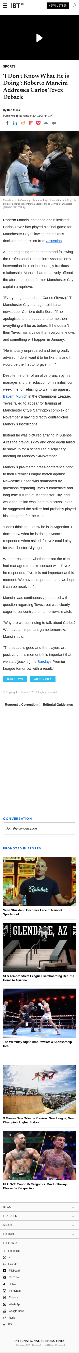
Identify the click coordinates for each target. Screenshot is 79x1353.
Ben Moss (13, 110)
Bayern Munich (15, 396)
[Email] (46, 123)
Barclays (44, 662)
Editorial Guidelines (58, 704)
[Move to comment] (54, 123)
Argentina (54, 241)
